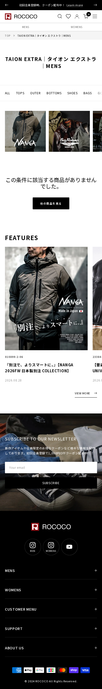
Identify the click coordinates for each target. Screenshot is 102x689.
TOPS (20, 93)
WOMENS (76, 27)
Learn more (75, 5)
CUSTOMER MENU (21, 609)
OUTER (35, 93)
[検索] (60, 16)
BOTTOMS (54, 93)
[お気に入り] (68, 16)
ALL (7, 93)
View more (82, 393)
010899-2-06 (14, 357)
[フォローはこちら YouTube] (69, 547)
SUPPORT (14, 628)
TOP (7, 35)
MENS (25, 27)
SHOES (72, 93)
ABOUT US (14, 647)
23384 (97, 357)
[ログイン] (77, 16)
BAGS (87, 93)
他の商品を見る (51, 203)
